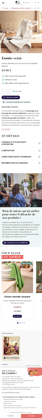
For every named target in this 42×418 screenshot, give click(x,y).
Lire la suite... (6, 129)
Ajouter (18, 316)
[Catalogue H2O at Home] (11, 348)
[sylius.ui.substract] (4, 91)
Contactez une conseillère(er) (17, 243)
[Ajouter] (9, 91)
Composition (8, 150)
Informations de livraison (15, 163)
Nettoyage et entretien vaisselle (21, 8)
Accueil (6, 8)
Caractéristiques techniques (16, 157)
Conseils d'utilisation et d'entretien (14, 143)
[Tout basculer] (3, 3)
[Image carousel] (17, 50)
